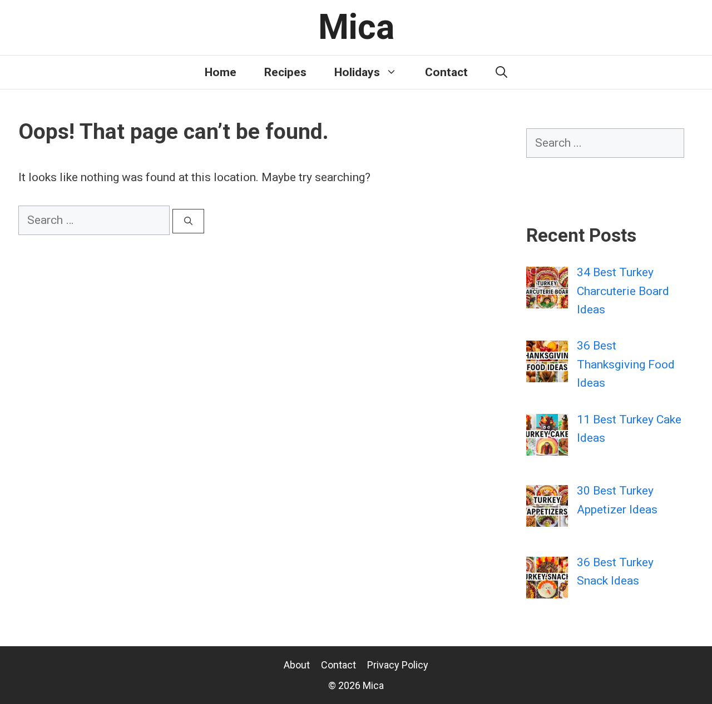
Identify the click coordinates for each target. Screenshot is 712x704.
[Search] (188, 221)
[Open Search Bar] (501, 72)
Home (220, 72)
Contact (446, 72)
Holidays (357, 72)
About (297, 665)
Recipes (285, 72)
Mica (356, 27)
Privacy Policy (397, 665)
